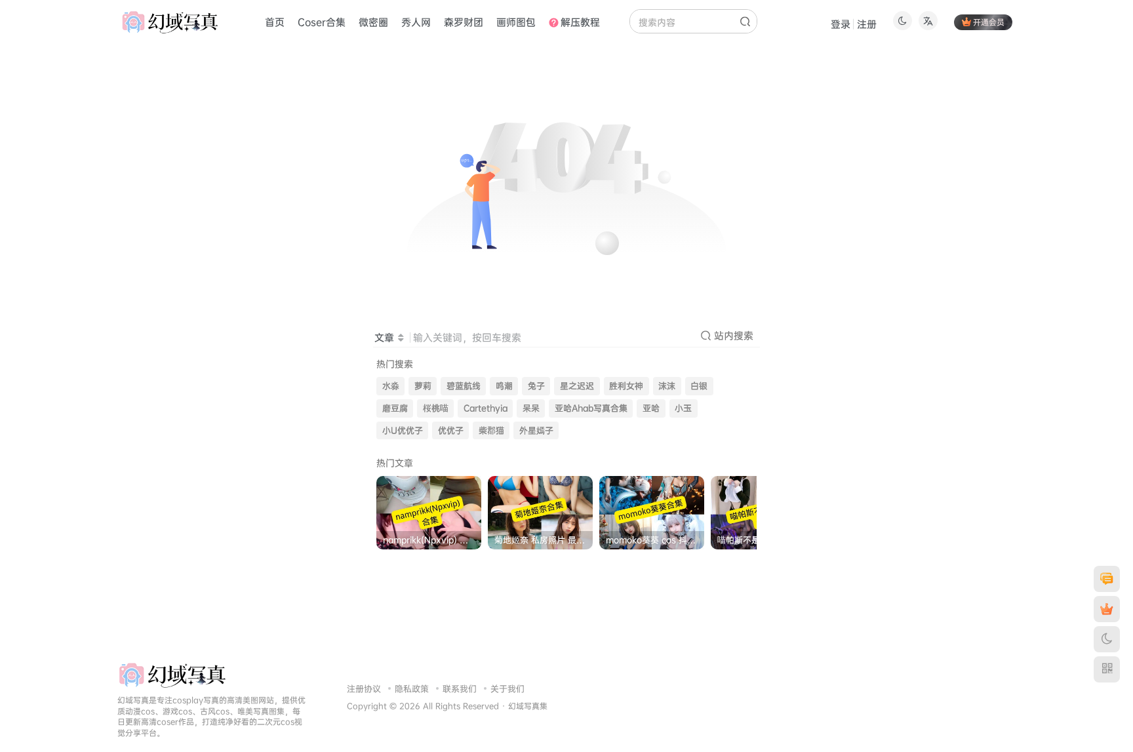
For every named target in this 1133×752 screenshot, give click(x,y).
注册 (867, 24)
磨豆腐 (395, 408)
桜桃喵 (435, 408)
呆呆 (531, 408)
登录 (840, 24)
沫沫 (666, 385)
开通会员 (988, 22)
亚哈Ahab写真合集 (591, 408)
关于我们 (507, 688)
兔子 (536, 385)
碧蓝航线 (464, 385)
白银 (698, 385)
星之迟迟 (577, 385)
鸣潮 (504, 385)
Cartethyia (485, 408)
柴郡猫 (491, 430)
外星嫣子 (536, 430)
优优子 (451, 430)
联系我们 (460, 688)
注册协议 (364, 688)
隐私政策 (412, 688)
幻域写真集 (527, 706)
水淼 (390, 385)
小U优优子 (402, 430)
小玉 (683, 408)
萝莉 (422, 385)
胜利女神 (626, 385)
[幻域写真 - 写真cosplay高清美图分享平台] (172, 674)
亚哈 (651, 408)
